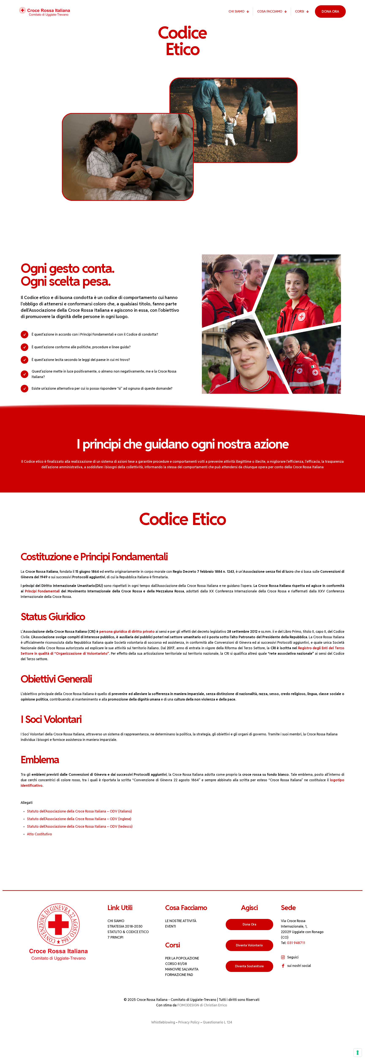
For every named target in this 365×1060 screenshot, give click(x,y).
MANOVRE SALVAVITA (181, 969)
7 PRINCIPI (115, 937)
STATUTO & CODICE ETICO (128, 932)
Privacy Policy (189, 1022)
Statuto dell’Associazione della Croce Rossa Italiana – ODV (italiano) (79, 811)
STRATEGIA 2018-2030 (125, 926)
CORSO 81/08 (176, 964)
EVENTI (170, 926)
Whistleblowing (163, 1022)
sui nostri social (299, 965)
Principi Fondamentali (43, 591)
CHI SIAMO (116, 921)
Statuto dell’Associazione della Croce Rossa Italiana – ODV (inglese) (79, 819)
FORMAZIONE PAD (179, 975)
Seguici (292, 957)
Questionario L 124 (217, 1022)
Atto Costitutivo (39, 834)
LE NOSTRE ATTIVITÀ (180, 921)
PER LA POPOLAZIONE (182, 958)
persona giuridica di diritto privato (127, 631)
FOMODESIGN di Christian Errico (202, 1005)
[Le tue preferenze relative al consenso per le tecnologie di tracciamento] (358, 1053)
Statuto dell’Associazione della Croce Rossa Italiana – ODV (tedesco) (79, 826)
